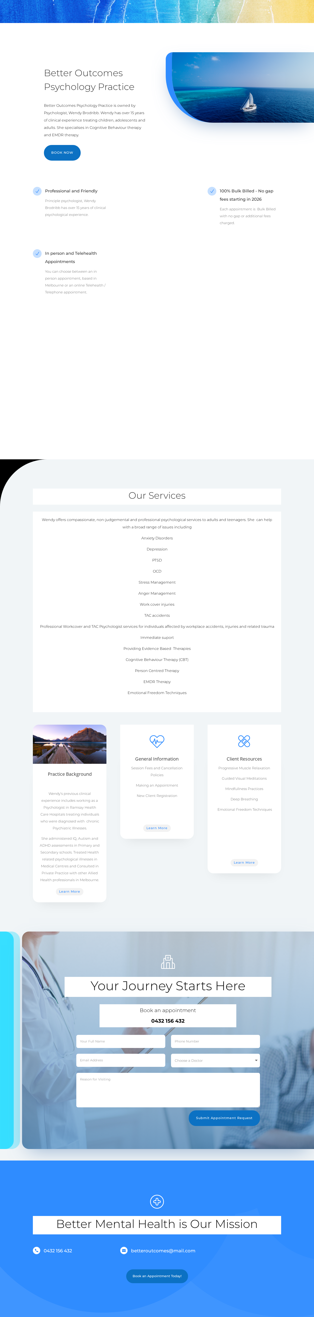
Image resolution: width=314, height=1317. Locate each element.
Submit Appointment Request (224, 1118)
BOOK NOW (62, 153)
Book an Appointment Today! (157, 1276)
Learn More (69, 891)
